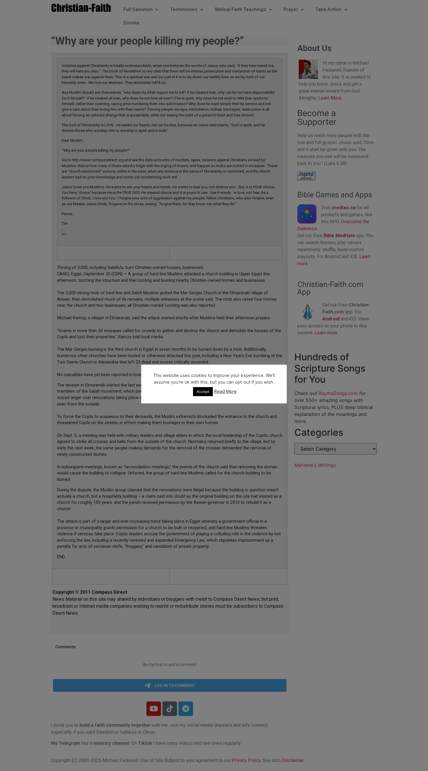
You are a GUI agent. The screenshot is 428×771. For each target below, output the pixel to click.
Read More (225, 391)
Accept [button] (203, 391)
